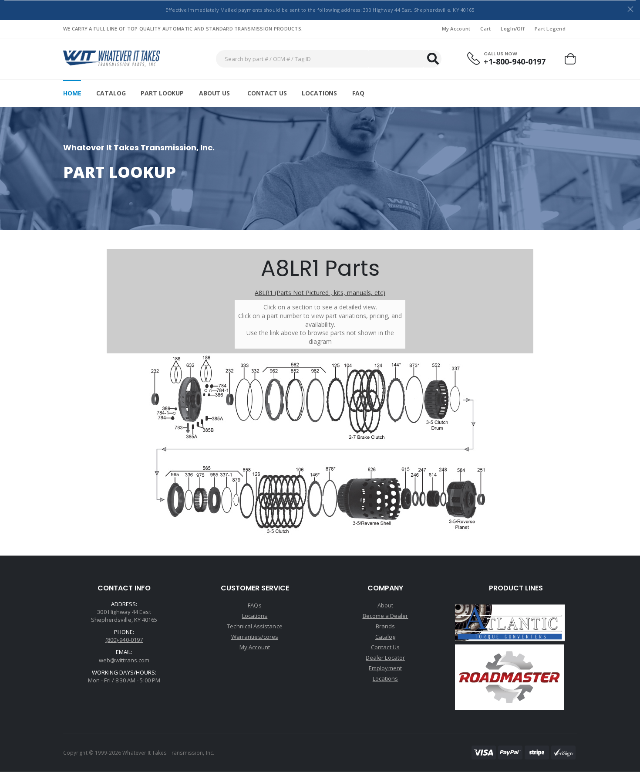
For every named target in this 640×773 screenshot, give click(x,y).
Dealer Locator (385, 657)
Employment (385, 668)
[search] (432, 59)
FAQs (254, 605)
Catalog (110, 93)
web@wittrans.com (124, 660)
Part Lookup (162, 93)
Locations (319, 93)
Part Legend (550, 28)
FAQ (358, 93)
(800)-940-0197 (124, 640)
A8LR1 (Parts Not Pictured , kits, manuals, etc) (320, 292)
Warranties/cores (254, 637)
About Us (214, 93)
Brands (385, 626)
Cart (485, 28)
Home (72, 93)
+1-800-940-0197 (515, 62)
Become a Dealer (385, 616)
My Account (456, 28)
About (385, 605)
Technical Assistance (254, 626)
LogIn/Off (512, 28)
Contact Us (267, 93)
